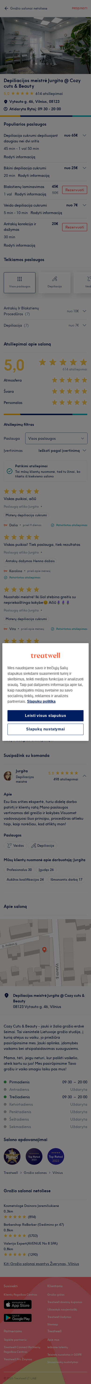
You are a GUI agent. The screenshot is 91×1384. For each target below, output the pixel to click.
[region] (45, 692)
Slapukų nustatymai (45, 729)
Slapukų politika (41, 701)
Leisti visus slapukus (45, 716)
